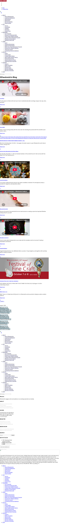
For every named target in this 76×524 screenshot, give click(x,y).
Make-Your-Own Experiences (6, 424)
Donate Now (5, 9)
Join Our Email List (5, 446)
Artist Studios (3, 405)
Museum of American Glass (6, 403)
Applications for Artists (5, 421)
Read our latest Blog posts (6, 430)
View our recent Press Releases (7, 429)
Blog (3, 7)
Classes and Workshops (5, 422)
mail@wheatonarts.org (10, 444)
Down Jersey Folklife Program (6, 407)
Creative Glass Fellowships (6, 406)
